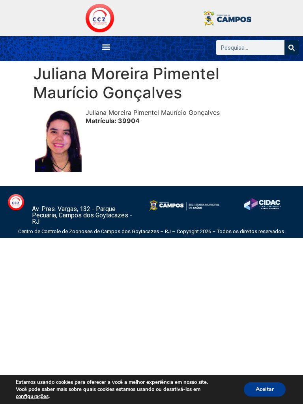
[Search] (291, 47)
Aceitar (265, 389)
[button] (105, 46)
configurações (32, 396)
